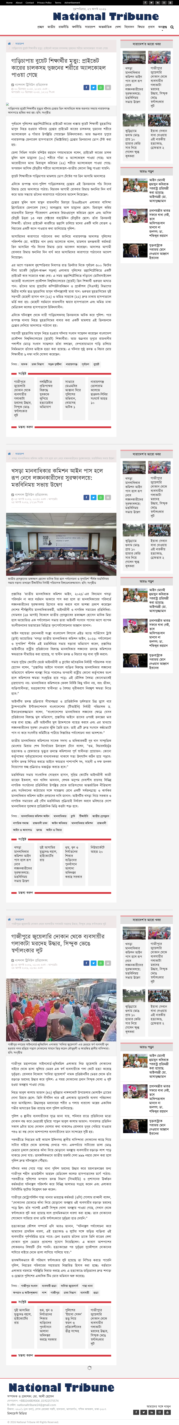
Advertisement (72, 2)
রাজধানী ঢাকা (40, 823)
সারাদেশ (90, 27)
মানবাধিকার (60, 816)
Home (9, 2)
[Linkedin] (157, 3)
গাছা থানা (87, 1286)
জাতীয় (51, 27)
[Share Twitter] (94, 87)
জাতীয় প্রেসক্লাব (100, 816)
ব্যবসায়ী (84, 1293)
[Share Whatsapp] (101, 87)
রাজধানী (101, 823)
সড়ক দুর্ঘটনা (55, 364)
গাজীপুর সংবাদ (29, 1286)
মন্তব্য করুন (25, 427)
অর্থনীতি (76, 27)
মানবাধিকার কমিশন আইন (35, 816)
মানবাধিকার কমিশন (82, 823)
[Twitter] (151, 3)
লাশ (44, 1293)
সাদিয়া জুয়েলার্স (69, 1286)
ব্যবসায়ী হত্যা (49, 1286)
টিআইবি (83, 816)
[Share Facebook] (86, 87)
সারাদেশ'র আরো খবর (147, 44)
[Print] (108, 87)
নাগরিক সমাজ (20, 823)
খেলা (118, 27)
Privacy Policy (44, 2)
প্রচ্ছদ (40, 27)
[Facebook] (145, 3)
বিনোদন (129, 27)
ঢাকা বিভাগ (38, 364)
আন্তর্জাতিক (105, 27)
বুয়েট (96, 364)
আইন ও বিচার (54, 830)
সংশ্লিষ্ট (22, 373)
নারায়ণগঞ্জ (71, 364)
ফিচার (141, 27)
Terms (58, 2)
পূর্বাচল (85, 364)
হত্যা (96, 1293)
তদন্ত (39, 830)
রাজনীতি (64, 27)
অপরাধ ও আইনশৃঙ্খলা (25, 1293)
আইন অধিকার (59, 823)
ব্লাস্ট (73, 816)
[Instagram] (164, 3)
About (19, 2)
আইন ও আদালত (22, 830)
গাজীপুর (55, 1293)
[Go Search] (172, 27)
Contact (30, 2)
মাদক (24, 364)
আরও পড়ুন (147, 171)
